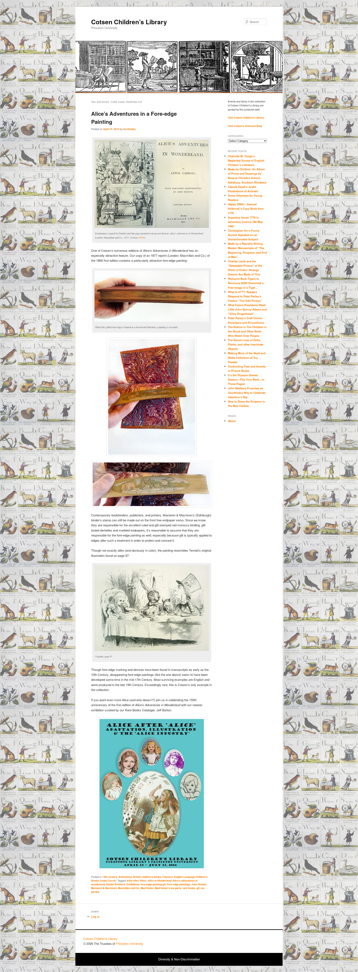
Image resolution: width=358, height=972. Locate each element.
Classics (167, 877)
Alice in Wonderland (159, 880)
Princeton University (259, 940)
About (232, 421)
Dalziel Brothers (115, 884)
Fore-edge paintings (178, 884)
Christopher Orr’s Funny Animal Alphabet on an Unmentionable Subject (243, 235)
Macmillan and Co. (128, 888)
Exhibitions (132, 884)
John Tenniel (198, 884)
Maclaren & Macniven (104, 888)
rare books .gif (191, 888)
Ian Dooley (129, 129)
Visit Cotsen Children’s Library (246, 117)
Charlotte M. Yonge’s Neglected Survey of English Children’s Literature (246, 160)
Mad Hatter (147, 888)
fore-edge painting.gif (153, 884)
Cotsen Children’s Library (129, 21)
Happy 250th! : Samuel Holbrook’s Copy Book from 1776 (246, 208)
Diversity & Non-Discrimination (179, 959)
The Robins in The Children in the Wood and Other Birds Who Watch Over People (247, 331)
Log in (95, 916)
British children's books (147, 877)
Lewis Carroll (108, 880)
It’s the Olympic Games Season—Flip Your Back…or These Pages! (246, 379)
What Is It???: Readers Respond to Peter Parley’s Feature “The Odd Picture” (245, 296)
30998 (141, 237)
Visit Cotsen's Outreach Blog (245, 126)
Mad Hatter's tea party (168, 888)
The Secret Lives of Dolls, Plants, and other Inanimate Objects (245, 344)
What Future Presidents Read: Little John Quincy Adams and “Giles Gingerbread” (247, 309)
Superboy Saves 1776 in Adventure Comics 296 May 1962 (245, 221)
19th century (109, 877)
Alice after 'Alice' (137, 880)
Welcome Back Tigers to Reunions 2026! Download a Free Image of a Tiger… (246, 283)
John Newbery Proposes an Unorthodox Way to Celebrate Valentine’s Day (246, 392)
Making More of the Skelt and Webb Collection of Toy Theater (246, 357)
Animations (125, 877)
